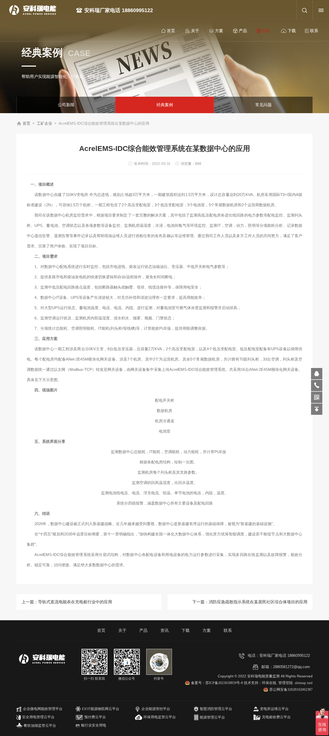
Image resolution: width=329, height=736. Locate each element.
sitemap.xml (304, 683)
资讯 (266, 31)
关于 (195, 31)
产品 (243, 31)
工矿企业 (44, 123)
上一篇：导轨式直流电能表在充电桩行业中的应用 (67, 602)
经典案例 (165, 105)
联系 (314, 31)
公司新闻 (66, 105)
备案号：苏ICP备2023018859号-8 (217, 683)
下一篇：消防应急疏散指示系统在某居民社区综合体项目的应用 (249, 602)
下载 (292, 31)
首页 (171, 31)
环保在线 (269, 683)
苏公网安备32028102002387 (291, 690)
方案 (219, 31)
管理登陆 (285, 683)
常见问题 (263, 105)
